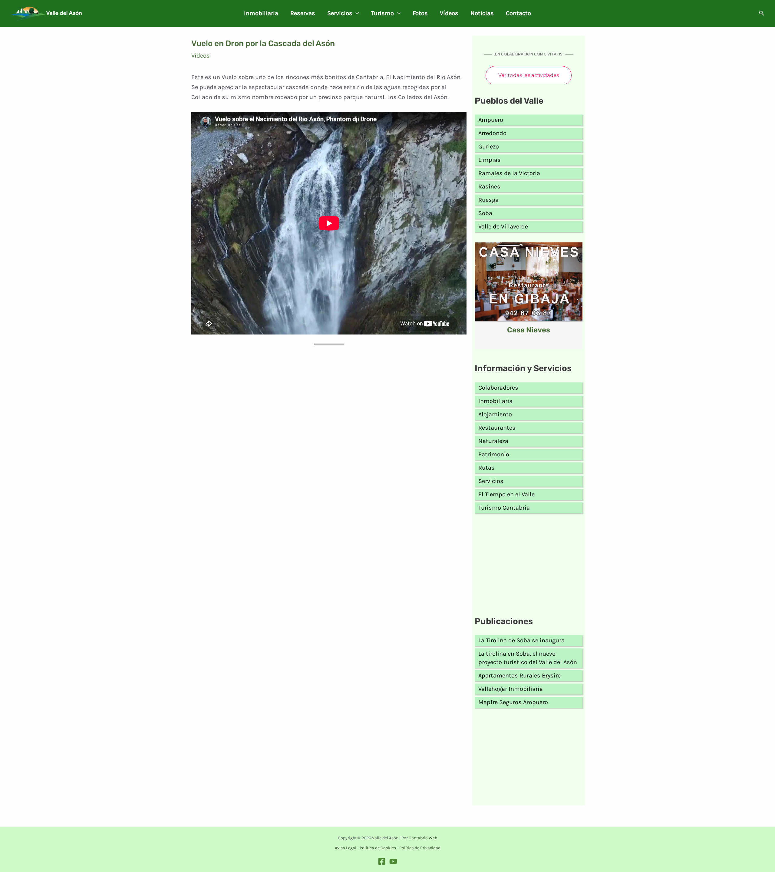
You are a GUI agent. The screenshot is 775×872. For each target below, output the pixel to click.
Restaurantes (497, 427)
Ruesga (488, 199)
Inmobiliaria (261, 13)
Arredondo (492, 133)
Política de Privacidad (419, 847)
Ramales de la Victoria (509, 173)
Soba (485, 213)
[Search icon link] (761, 14)
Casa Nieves (528, 330)
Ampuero (490, 119)
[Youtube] (393, 861)
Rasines (489, 186)
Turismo (382, 13)
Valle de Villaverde (503, 226)
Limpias (489, 159)
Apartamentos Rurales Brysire (519, 675)
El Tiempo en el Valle (506, 494)
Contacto (518, 13)
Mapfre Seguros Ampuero (513, 702)
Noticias (482, 13)
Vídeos (449, 13)
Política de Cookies (378, 847)
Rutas (486, 467)
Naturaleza (493, 441)
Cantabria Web (423, 837)
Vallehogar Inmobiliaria (510, 688)
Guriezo (488, 146)
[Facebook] (382, 861)
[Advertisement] (528, 566)
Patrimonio (493, 454)
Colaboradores (498, 387)
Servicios (339, 13)
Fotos (420, 13)
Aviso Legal (345, 847)
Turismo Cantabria (504, 507)
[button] (355, 13)
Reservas (302, 13)
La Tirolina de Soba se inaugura (521, 640)
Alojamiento (495, 414)
